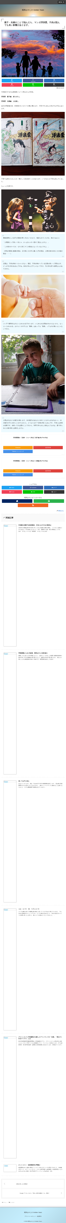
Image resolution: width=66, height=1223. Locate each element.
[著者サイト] (17, 501)
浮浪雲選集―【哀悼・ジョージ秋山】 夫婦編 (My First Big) (30, 461)
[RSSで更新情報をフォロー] (33, 505)
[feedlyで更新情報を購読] (49, 501)
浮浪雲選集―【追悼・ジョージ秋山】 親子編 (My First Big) (30, 437)
